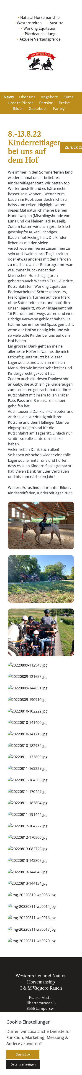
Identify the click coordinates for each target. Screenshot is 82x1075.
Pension (46, 102)
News (9, 96)
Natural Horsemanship (40, 17)
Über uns (27, 96)
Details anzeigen (23, 1064)
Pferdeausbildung (40, 33)
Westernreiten (29, 22)
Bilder (18, 108)
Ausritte (56, 22)
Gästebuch (38, 108)
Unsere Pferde (21, 102)
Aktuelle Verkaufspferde (40, 39)
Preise (64, 102)
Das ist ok (23, 1054)
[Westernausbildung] (41, 61)
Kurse (69, 96)
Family (59, 108)
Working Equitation (39, 28)
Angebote (49, 96)
